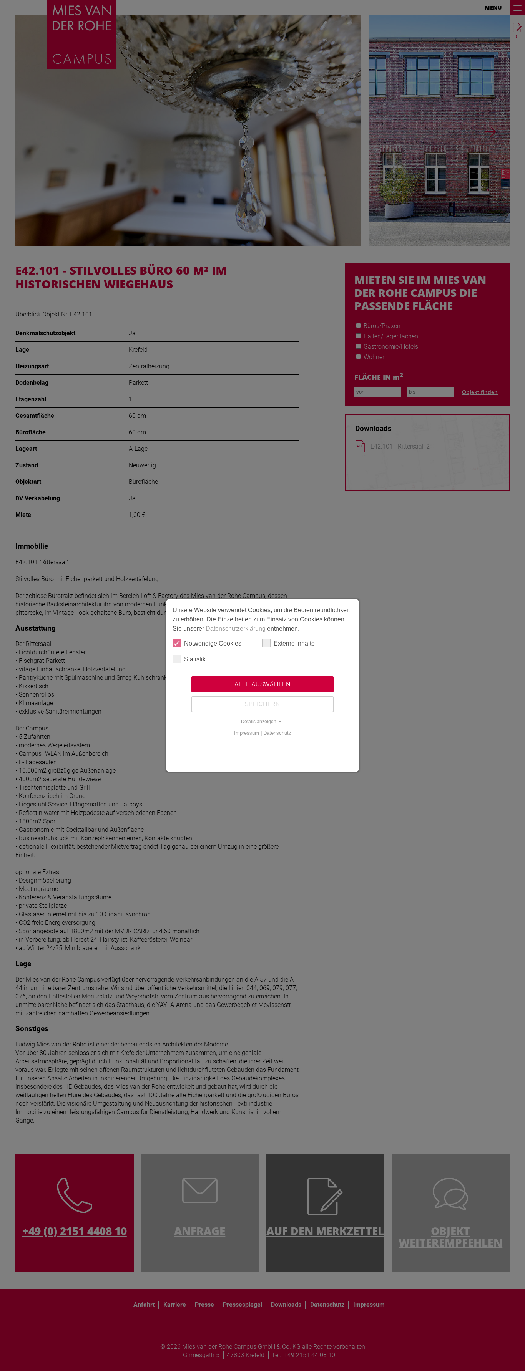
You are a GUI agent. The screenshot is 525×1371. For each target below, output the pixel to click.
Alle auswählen (262, 684)
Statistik (195, 659)
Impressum (246, 733)
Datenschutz (277, 733)
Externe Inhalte (294, 643)
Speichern (262, 704)
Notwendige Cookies (212, 643)
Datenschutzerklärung (236, 628)
